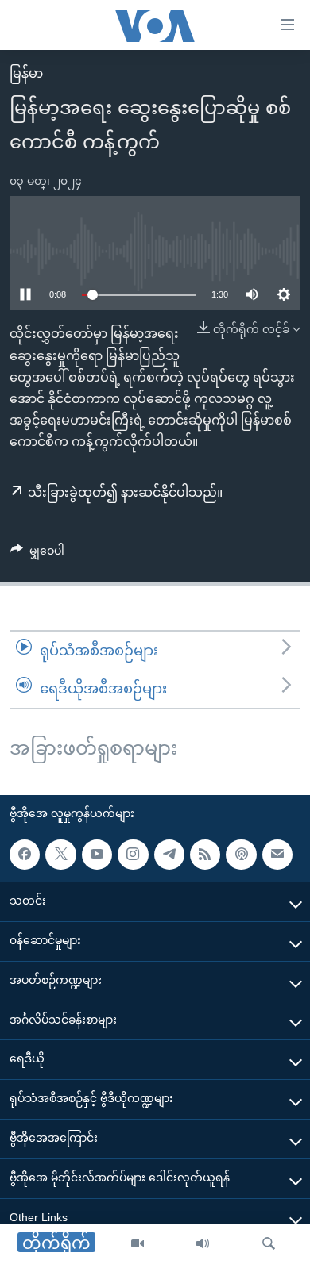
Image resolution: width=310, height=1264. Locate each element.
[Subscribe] (277, 854)
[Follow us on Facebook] (25, 854)
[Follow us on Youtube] (97, 854)
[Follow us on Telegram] (169, 854)
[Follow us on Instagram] (133, 854)
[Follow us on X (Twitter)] (60, 854)
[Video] (137, 1244)
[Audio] (203, 1244)
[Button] (37, 554)
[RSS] (205, 854)
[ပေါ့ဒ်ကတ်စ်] (241, 854)
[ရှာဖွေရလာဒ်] (269, 1244)
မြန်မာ (26, 73)
